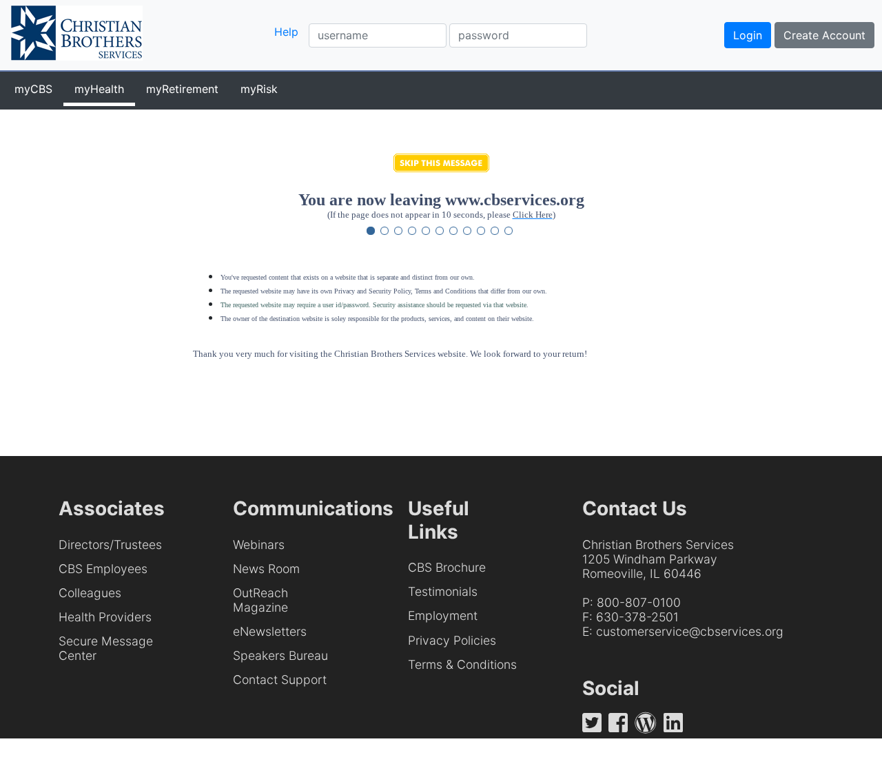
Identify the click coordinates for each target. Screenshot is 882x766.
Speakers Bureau (280, 655)
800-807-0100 (639, 602)
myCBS (33, 89)
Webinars (259, 544)
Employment (443, 615)
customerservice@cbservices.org (689, 631)
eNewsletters (270, 631)
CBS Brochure (447, 567)
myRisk (259, 89)
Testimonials (443, 591)
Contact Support (280, 679)
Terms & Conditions (462, 664)
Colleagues (90, 593)
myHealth (99, 89)
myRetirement (182, 89)
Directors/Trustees (110, 544)
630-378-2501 (637, 617)
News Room (266, 568)
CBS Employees (103, 568)
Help (286, 32)
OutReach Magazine (260, 600)
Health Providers (105, 617)
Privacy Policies (452, 640)
